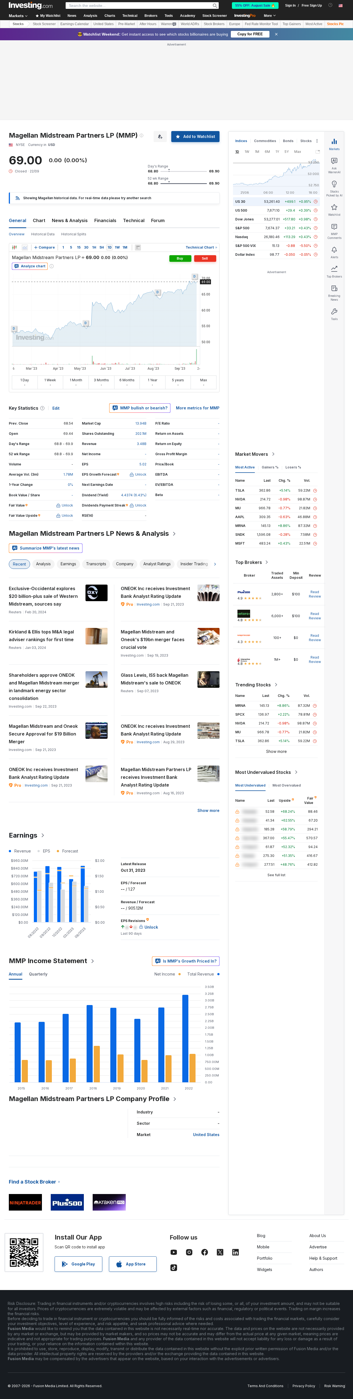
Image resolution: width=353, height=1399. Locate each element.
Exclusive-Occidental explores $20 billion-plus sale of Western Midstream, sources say (43, 596)
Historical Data (43, 234)
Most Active (314, 24)
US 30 (240, 201)
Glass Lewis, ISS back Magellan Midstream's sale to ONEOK (154, 679)
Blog (261, 1235)
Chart (39, 220)
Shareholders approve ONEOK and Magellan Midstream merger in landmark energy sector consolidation (44, 686)
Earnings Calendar (74, 24)
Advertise (318, 1247)
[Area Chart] (25, 247)
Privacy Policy (304, 1386)
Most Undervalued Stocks (263, 772)
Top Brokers (248, 562)
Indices (241, 141)
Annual (15, 974)
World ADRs (190, 24)
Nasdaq (241, 237)
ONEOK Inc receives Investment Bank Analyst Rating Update (155, 592)
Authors (316, 1269)
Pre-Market (126, 24)
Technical (134, 220)
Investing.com (148, 604)
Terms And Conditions (265, 1386)
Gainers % (270, 467)
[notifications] (330, 5)
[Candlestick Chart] (14, 247)
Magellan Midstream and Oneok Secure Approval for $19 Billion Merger (43, 733)
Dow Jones (244, 219)
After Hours (148, 24)
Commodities (265, 141)
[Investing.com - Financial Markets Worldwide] (30, 5)
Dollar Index (245, 254)
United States (103, 24)
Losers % (293, 467)
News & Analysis (70, 220)
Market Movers (251, 454)
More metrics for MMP (198, 408)
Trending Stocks (253, 684)
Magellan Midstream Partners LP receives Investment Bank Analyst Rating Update (156, 777)
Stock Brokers (214, 24)
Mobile (263, 1247)
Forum (158, 220)
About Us (317, 1235)
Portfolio (264, 1258)
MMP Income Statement (48, 961)
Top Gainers (292, 24)
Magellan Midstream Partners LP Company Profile (89, 1099)
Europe (234, 24)
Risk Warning (334, 1386)
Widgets (264, 1269)
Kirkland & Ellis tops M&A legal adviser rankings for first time (41, 635)
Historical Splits (73, 234)
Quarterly (38, 974)
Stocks (18, 24)
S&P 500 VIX (245, 246)
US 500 (241, 210)
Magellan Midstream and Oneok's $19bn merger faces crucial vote (152, 639)
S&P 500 (242, 228)
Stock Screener (214, 16)
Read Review (315, 594)
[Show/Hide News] (138, 247)
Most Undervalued (250, 785)
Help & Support (323, 1258)
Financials (105, 220)
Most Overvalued (286, 785)
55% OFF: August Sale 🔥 (255, 5)
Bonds (288, 141)
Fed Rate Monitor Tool (261, 24)
